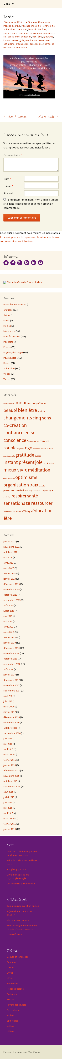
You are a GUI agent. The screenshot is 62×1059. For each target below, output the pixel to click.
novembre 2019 (11, 589)
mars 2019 (8, 632)
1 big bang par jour (16, 869)
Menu (6, 3)
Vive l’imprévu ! (15, 116)
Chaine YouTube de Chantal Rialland (25, 282)
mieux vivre (44, 40)
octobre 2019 (10, 594)
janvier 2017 (9, 711)
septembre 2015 (11, 786)
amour (24, 29)
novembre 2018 (11, 653)
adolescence (8, 404)
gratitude (48, 36)
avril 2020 (8, 562)
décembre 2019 (11, 584)
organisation (22, 43)
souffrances (7, 512)
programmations (34, 490)
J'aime (6, 315)
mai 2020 (7, 557)
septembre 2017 (11, 690)
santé (47, 43)
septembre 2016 (11, 733)
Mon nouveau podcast (18, 920)
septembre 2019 (11, 600)
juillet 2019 (8, 610)
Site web (8, 193)
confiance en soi (20, 432)
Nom (7, 178)
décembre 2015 (11, 770)
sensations (21, 47)
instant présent (11, 40)
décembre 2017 (11, 679)
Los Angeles (48, 463)
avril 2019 (8, 626)
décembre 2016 (11, 717)
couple (10, 448)
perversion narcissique (15, 490)
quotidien (7, 497)
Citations (32, 22)
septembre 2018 (11, 664)
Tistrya (27, 511)
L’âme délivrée (14, 934)
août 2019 (8, 605)
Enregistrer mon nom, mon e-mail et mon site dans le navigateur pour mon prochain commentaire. (30, 203)
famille (50, 448)
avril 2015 (8, 813)
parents (42, 486)
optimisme (8, 43)
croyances (20, 449)
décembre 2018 (11, 648)
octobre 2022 (10, 552)
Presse (7, 347)
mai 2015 (7, 807)
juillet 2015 (8, 797)
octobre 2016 (10, 727)
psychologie (47, 490)
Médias (7, 325)
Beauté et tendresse (14, 304)
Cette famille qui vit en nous (21, 883)
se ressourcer (39, 503)
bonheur (41, 411)
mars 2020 (8, 568)
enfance (36, 449)
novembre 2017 (11, 685)
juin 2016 (7, 738)
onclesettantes (9, 478)
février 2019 (9, 637)
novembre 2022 (11, 546)
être (40, 36)
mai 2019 (7, 621)
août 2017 (8, 695)
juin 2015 (7, 802)
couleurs (44, 441)
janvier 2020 (9, 578)
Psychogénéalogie (31, 25)
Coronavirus (33, 441)
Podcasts (8, 341)
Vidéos (7, 373)
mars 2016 (8, 754)
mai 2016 (7, 743)
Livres (6, 320)
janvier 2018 (9, 674)
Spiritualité (9, 29)
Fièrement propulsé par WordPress (21, 1052)
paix (32, 43)
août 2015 (8, 791)
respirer (39, 43)
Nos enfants (48, 116)
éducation (26, 36)
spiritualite (18, 511)
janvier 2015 (9, 829)
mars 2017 (8, 706)
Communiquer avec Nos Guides (23, 905)
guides (38, 455)
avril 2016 (8, 749)
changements (10, 33)
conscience (14, 36)
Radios (7, 363)
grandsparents (9, 456)
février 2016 (9, 759)
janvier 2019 (9, 642)
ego (34, 36)
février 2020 (9, 573)
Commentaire (12, 155)
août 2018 (8, 669)
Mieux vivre (44, 22)
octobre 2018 (10, 658)
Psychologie (48, 25)
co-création (36, 33)
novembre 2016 (11, 722)
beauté (32, 29)
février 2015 (9, 823)
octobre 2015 (10, 781)
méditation (31, 40)
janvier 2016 (9, 765)
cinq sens (24, 33)
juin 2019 (7, 616)
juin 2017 (7, 701)
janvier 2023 (9, 541)
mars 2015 (8, 818)
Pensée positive (11, 25)
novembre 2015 (11, 775)
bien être (41, 29)
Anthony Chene (36, 403)
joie (22, 40)
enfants (42, 448)
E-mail (8, 186)
